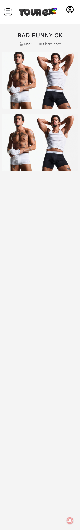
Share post (52, 44)
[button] (8, 12)
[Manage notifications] (70, 520)
